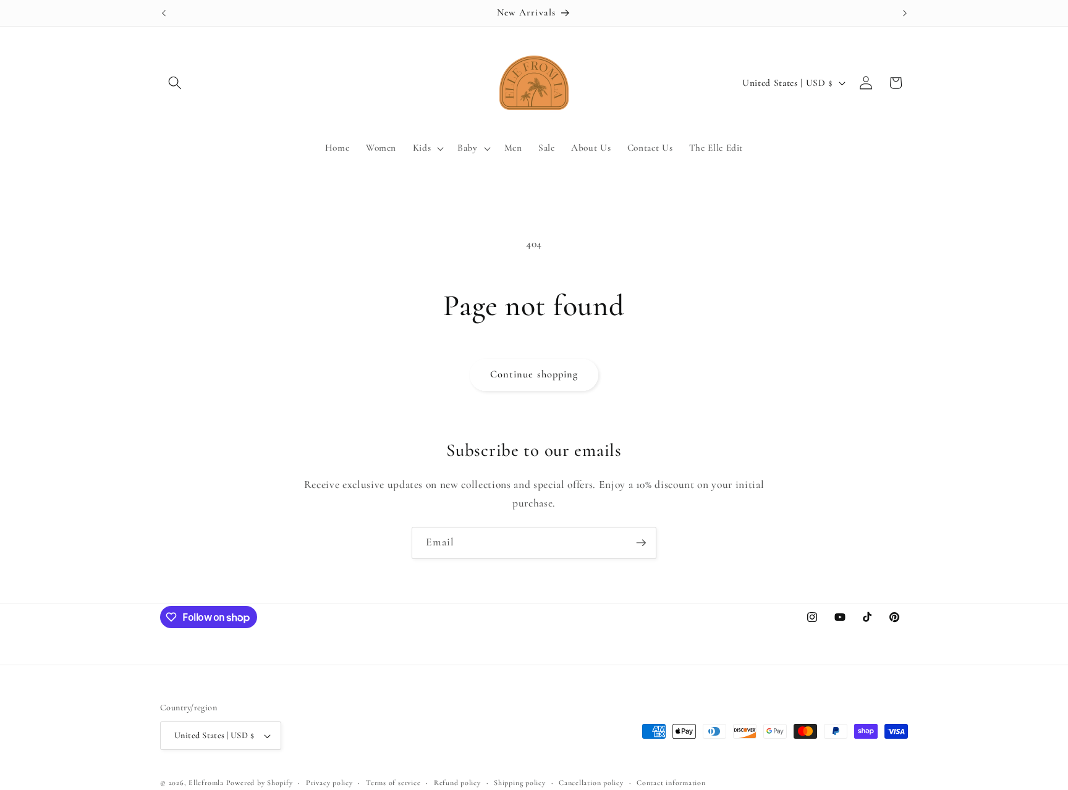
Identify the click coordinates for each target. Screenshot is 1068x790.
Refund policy (457, 782)
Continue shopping (534, 374)
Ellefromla (206, 782)
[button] (175, 83)
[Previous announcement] (163, 13)
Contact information (671, 782)
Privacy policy (329, 782)
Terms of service (393, 782)
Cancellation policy (591, 782)
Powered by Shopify (259, 782)
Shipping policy (520, 782)
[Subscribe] (641, 543)
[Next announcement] (904, 13)
